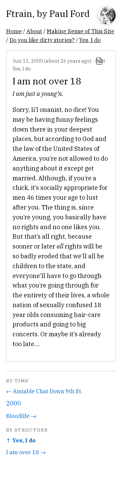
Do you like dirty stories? (42, 39)
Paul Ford (69, 13)
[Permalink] (99, 61)
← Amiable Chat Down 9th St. (44, 391)
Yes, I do (90, 39)
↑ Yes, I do (21, 440)
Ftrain (19, 13)
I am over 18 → (26, 452)
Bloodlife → (21, 415)
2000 (13, 403)
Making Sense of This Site (80, 31)
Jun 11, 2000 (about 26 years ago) (52, 61)
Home (14, 31)
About (34, 31)
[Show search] (107, 15)
